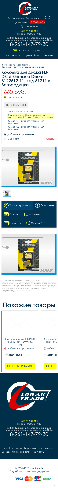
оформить (38, 21)
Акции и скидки (21, 451)
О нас (6, 451)
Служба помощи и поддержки (29, 471)
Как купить (25, 55)
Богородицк (32, 18)
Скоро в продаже (20, 365)
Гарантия (12, 55)
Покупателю (45, 448)
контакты (47, 55)
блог (37, 55)
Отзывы (50, 139)
